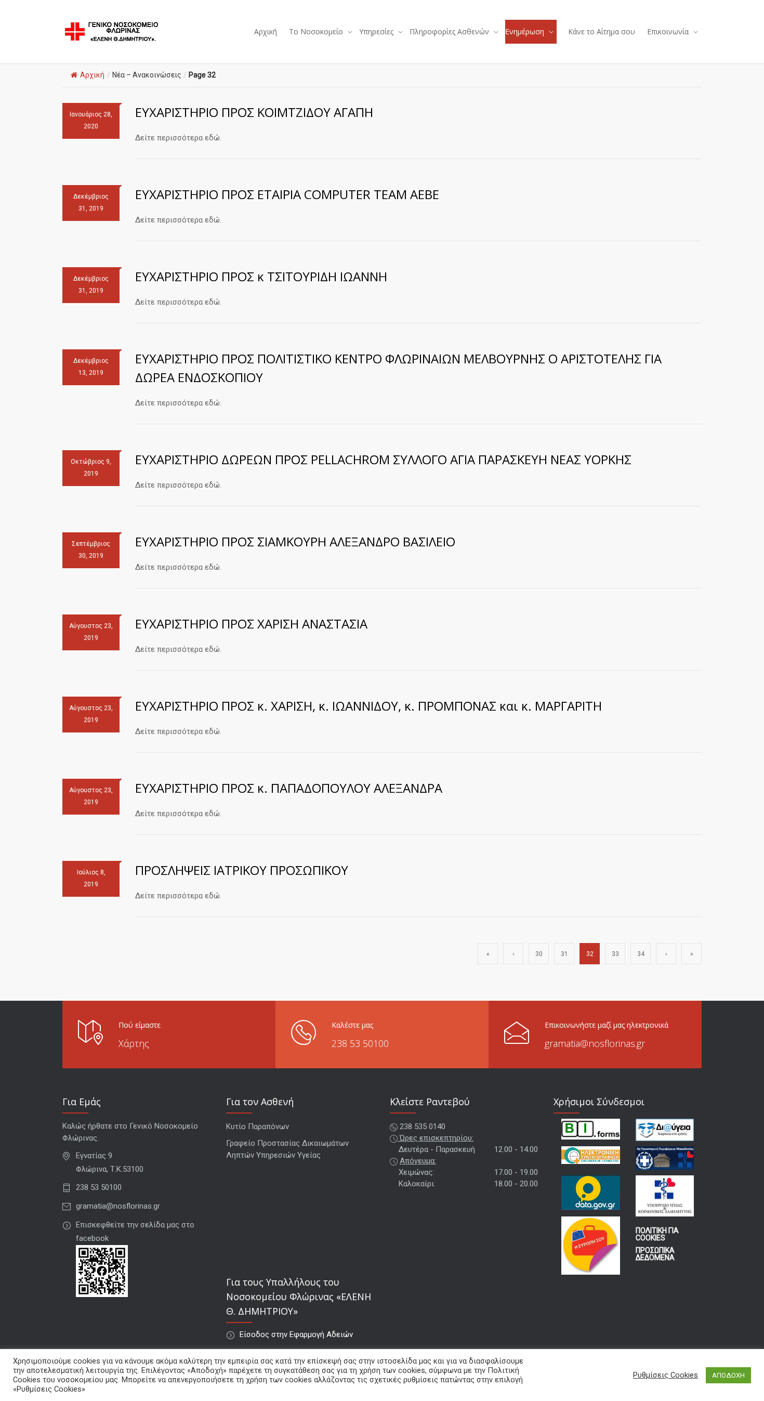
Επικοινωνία (668, 31)
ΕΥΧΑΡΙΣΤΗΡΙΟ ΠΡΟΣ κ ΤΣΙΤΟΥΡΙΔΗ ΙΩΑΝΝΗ (261, 276)
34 (640, 954)
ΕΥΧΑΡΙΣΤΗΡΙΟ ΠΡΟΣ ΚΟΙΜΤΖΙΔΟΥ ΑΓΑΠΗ (254, 112)
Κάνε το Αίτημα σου (601, 31)
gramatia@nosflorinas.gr (595, 1043)
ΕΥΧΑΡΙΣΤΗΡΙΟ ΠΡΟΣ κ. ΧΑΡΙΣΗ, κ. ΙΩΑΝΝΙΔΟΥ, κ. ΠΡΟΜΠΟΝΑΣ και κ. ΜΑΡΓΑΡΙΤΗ (368, 705)
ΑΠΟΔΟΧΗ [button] (728, 1375)
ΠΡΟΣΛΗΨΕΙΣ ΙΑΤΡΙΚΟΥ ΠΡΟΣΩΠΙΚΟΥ (241, 870)
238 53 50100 (360, 1043)
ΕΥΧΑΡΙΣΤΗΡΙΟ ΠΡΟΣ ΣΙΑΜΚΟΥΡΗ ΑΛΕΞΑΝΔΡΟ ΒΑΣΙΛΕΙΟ (295, 541)
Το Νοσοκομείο (316, 31)
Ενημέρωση (524, 31)
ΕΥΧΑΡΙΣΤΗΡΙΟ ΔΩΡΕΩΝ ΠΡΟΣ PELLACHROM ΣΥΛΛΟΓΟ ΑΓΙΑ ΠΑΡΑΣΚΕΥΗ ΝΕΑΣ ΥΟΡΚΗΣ (383, 459)
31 (564, 954)
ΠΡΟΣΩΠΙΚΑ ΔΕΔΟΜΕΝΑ (655, 1254)
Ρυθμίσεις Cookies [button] (665, 1375)
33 (615, 954)
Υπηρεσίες (376, 31)
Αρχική (265, 31)
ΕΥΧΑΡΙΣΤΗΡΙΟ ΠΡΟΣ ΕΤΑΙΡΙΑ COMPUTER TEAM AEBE (287, 194)
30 (539, 954)
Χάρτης (133, 1043)
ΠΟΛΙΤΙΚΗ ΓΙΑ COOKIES (657, 1234)
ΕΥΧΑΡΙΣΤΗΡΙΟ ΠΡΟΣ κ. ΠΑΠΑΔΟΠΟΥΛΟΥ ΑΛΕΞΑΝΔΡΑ (288, 787)
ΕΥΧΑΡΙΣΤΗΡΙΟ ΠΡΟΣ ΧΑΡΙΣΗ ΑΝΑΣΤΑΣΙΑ (251, 623)
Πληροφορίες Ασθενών (449, 31)
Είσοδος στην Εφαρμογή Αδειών (296, 1334)
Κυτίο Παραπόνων (257, 1126)
